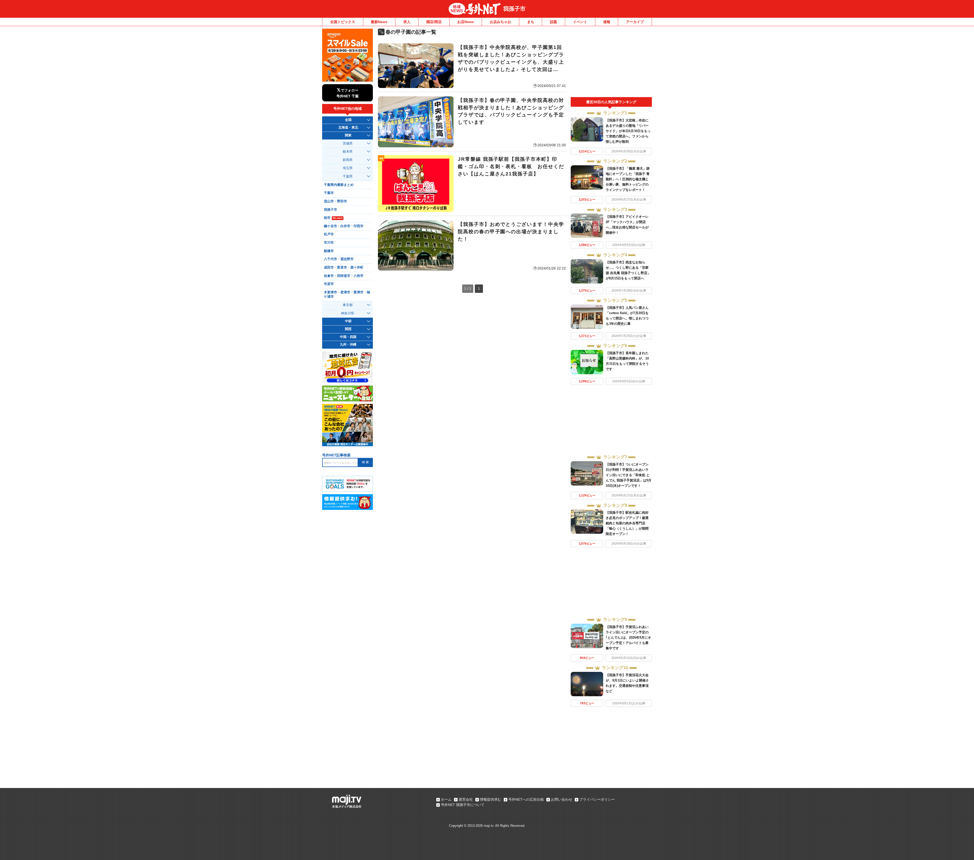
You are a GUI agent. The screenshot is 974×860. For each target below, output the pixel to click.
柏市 (333, 218)
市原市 (329, 284)
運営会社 (466, 799)
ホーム (446, 799)
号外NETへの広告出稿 (526, 799)
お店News (465, 22)
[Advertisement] (611, 63)
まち (530, 22)
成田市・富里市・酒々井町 (343, 267)
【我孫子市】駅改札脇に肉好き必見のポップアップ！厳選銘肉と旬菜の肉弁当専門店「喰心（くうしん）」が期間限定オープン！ (627, 523)
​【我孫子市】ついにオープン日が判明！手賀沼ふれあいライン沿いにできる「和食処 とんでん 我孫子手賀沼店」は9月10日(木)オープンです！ (628, 475)
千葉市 (329, 193)
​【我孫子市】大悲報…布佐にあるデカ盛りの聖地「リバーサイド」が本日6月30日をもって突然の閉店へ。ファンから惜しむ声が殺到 (628, 131)
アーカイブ (635, 22)
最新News (379, 22)
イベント (580, 22)
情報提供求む (490, 799)
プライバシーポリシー (597, 799)
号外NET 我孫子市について (462, 805)
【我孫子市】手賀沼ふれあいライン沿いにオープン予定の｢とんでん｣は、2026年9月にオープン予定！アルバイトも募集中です (628, 637)
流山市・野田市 (335, 201)
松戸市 (329, 234)
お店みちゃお (500, 22)
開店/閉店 (434, 22)
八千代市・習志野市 (339, 259)
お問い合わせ (561, 799)
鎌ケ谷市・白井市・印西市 (343, 226)
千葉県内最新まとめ (339, 185)
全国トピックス (342, 22)
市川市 (329, 242)
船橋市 (329, 251)
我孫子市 (514, 9)
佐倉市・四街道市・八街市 (343, 276)
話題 (553, 22)
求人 (406, 22)
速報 (606, 22)
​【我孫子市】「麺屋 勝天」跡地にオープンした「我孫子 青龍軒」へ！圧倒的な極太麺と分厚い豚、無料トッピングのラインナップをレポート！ (628, 179)
